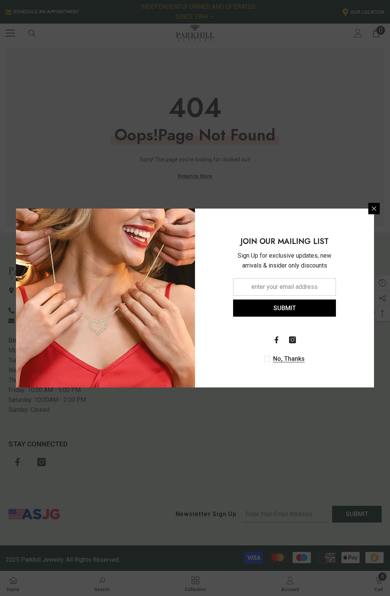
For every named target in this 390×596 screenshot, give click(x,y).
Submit (284, 308)
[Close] (374, 208)
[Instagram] (292, 340)
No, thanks (289, 358)
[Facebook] (277, 340)
